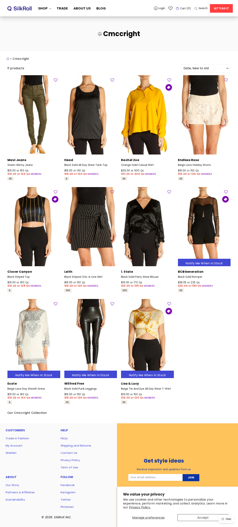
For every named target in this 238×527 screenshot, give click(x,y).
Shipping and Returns (76, 446)
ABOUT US (82, 8)
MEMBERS (36, 174)
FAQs (64, 438)
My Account (14, 446)
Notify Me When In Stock (204, 263)
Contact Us (69, 453)
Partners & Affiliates (20, 492)
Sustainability (15, 499)
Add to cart (33, 149)
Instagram (68, 492)
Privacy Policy (70, 460)
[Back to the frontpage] (7, 59)
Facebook (68, 485)
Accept (203, 517)
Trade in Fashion (17, 438)
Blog (101, 8)
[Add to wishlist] (55, 80)
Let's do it (221, 8)
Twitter (66, 499)
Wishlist (11, 453)
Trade (62, 8)
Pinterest (67, 507)
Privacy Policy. (140, 507)
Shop (43, 8)
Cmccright (21, 59)
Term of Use (69, 467)
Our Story (12, 485)
